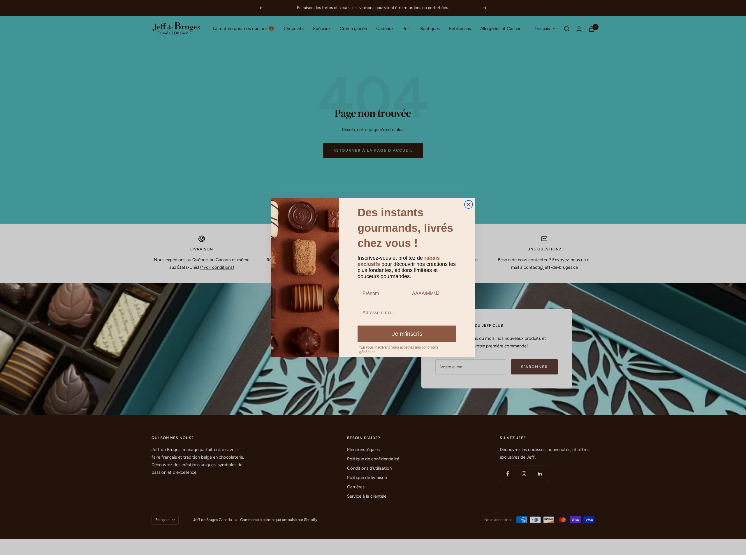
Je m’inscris (407, 333)
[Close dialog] (469, 204)
